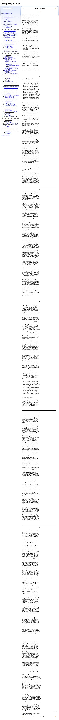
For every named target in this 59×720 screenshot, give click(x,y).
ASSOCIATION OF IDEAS (9, 47)
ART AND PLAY (8, 45)
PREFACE (6, 19)
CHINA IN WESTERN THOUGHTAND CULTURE (11, 95)
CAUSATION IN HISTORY (9, 81)
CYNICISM (8, 127)
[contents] (8, 20)
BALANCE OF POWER (8, 56)
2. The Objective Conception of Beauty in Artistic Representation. (11, 64)
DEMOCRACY (7, 131)
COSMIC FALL (8, 113)
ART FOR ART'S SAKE (8, 46)
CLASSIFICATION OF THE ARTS (10, 104)
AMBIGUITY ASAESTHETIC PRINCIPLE (10, 33)
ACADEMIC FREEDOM (8, 26)
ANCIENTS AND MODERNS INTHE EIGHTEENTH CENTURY (9, 40)
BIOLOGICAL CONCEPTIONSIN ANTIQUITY (11, 73)
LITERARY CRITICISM (8, 122)
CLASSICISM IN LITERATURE (9, 103)
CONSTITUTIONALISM (8, 110)
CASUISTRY (8, 78)
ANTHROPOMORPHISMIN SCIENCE (10, 41)
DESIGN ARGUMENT (8, 133)
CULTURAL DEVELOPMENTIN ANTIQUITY (11, 123)
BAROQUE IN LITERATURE (9, 57)
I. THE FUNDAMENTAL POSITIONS (10, 61)
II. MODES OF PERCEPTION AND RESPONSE (11, 68)
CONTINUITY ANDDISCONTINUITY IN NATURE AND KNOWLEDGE (11, 112)
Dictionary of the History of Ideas (6, 13)
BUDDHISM (8, 77)
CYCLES (8, 126)
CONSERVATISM (7, 109)
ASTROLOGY (7, 48)
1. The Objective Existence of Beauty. (11, 62)
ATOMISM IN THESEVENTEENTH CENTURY (11, 51)
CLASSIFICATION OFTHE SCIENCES (10, 105)
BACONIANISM (8, 55)
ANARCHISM (8, 38)
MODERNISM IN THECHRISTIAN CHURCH (11, 98)
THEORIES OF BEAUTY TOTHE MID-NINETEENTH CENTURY (10, 59)
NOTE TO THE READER (7, 22)
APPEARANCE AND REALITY (9, 44)
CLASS (8, 102)
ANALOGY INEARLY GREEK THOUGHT (10, 34)
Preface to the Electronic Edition (8, 17)
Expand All (7, 135)
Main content (8, 0)
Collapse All (3, 135)
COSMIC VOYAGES (8, 115)
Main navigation (12, 0)
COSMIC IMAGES (8, 114)
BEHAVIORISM (8, 72)
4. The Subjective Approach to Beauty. (11, 67)
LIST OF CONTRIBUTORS (8, 21)
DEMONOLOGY (8, 132)
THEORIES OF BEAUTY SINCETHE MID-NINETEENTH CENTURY (10, 71)
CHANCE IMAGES (8, 94)
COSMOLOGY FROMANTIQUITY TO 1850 (10, 116)
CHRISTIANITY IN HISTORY (9, 96)
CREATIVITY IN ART (8, 120)
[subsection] (7, 60)
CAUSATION (8, 80)
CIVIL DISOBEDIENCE (8, 101)
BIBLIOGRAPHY (8, 69)
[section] (8, 18)
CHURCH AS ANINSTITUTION (9, 97)
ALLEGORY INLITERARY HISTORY (10, 32)
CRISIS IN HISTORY (8, 121)
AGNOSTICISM (8, 27)
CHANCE (8, 93)
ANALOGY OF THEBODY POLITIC (9, 37)
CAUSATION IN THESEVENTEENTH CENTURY (11, 85)
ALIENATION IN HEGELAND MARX (10, 31)
